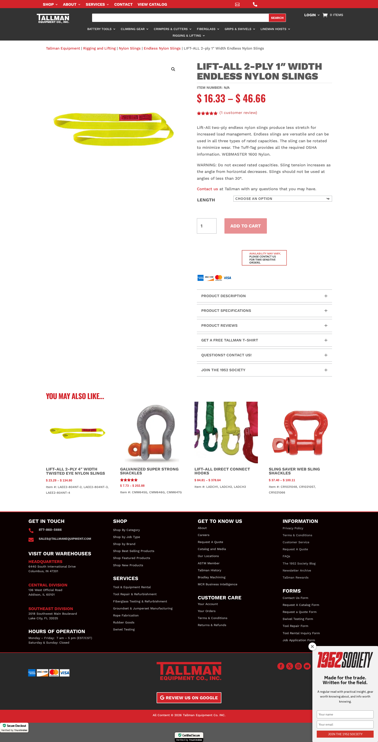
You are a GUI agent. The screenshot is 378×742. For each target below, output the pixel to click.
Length (206, 199)
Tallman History (209, 570)
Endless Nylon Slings (162, 48)
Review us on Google (192, 697)
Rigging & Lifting (187, 35)
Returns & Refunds (212, 625)
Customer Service (296, 542)
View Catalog (152, 5)
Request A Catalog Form (301, 605)
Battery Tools (99, 29)
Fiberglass (206, 29)
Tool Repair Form (295, 626)
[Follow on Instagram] (298, 666)
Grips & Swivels (238, 29)
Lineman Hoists (273, 29)
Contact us (207, 188)
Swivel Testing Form (298, 619)
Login (310, 15)
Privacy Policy (293, 528)
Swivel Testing (124, 629)
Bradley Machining (212, 577)
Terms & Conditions (212, 618)
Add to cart (245, 226)
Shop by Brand (124, 544)
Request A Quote (210, 542)
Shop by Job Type (126, 537)
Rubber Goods (123, 622)
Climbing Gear (133, 29)
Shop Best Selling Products (133, 551)
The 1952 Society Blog (299, 563)
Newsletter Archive (297, 570)
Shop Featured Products (131, 558)
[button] (173, 69)
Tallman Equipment (63, 48)
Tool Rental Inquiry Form (301, 633)
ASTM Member (209, 563)
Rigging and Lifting (99, 48)
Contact (123, 5)
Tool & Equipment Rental (132, 587)
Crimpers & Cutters (171, 29)
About (70, 5)
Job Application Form (299, 640)
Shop (48, 5)
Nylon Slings (130, 48)
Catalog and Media (212, 549)
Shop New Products (128, 565)
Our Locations (208, 556)
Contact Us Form (295, 598)
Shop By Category (126, 530)
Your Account (208, 604)
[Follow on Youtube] (307, 666)
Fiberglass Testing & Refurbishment (140, 601)
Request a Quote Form (300, 612)
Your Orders (206, 611)
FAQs (286, 556)
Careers (203, 535)
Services (95, 5)
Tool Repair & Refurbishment (135, 594)
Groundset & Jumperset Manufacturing (143, 608)
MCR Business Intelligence (217, 584)
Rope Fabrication (126, 615)
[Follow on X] (289, 666)
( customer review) (238, 112)
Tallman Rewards (295, 577)
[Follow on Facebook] (280, 666)
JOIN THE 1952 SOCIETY (345, 734)
